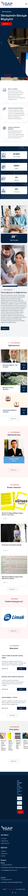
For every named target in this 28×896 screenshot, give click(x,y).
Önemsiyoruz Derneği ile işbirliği (11, 545)
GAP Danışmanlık (11, 889)
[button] (26, 43)
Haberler (4, 851)
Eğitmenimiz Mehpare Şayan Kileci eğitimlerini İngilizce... (12, 577)
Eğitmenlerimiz (5, 843)
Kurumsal (4, 838)
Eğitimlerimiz (6, 24)
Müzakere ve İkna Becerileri (8, 388)
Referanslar (4, 853)
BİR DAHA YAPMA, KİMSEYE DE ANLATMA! (13, 677)
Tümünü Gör (13, 418)
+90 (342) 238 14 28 (7, 864)
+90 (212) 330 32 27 (7, 879)
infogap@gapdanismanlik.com (9, 870)
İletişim (3, 855)
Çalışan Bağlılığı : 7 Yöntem (9, 697)
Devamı (4, 328)
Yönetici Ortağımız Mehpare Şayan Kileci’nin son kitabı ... (12, 514)
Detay (23, 365)
